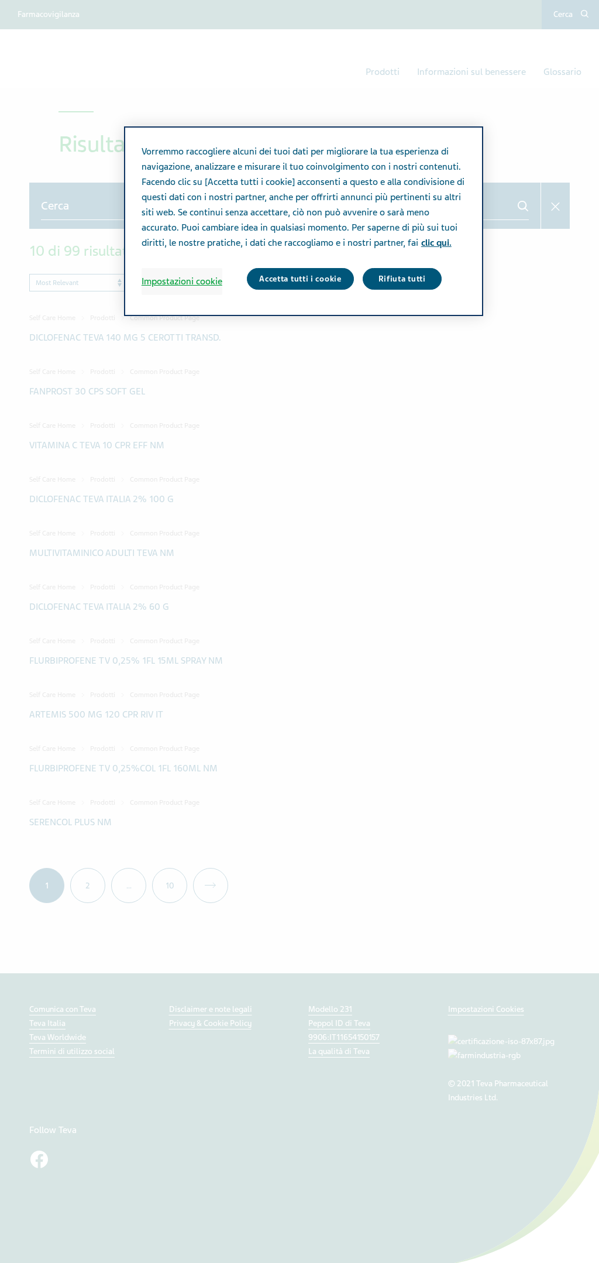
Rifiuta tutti (402, 279)
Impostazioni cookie (182, 281)
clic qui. (436, 243)
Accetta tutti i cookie (300, 279)
